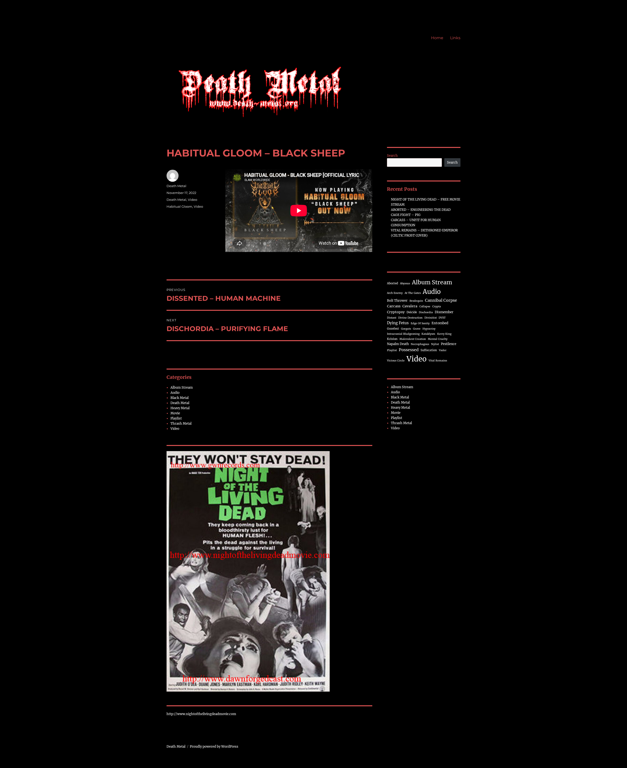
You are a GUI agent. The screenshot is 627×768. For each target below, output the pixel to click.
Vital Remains (438, 360)
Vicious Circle (396, 360)
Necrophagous (420, 344)
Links (455, 38)
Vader (442, 350)
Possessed (409, 349)
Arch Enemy (395, 293)
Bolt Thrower (397, 300)
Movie (175, 413)
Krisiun (392, 339)
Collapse (424, 306)
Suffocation (429, 350)
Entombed (440, 323)
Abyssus (405, 283)
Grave (417, 328)
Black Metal (179, 398)
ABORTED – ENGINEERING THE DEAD (421, 210)
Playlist (176, 418)
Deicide (412, 312)
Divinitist (430, 317)
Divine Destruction (410, 317)
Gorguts (406, 328)
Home (437, 38)
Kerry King (444, 334)
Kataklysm (428, 334)
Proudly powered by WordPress (214, 746)
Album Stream (181, 387)
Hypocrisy (428, 328)
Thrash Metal (181, 423)
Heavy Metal (180, 408)
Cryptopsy (396, 312)
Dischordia (426, 312)
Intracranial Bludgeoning (403, 334)
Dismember (444, 312)
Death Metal (176, 186)
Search (392, 156)
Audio (175, 393)
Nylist (435, 344)
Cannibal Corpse (441, 300)
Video (192, 200)
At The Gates (413, 293)
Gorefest (393, 328)
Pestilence (448, 344)
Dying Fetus (398, 323)
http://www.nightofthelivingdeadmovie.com (201, 714)
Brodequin (416, 300)
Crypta (436, 306)
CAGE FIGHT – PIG (406, 215)
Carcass (393, 306)
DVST (442, 317)
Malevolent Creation (412, 339)
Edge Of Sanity (420, 323)
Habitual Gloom (179, 206)
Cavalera (409, 306)
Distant (391, 317)
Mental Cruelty (437, 339)
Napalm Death (398, 344)
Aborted (392, 283)
